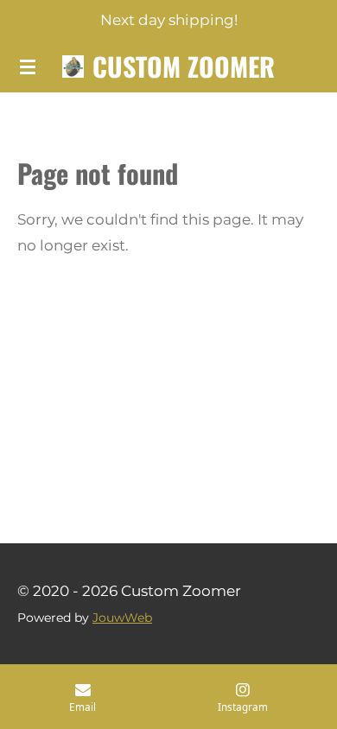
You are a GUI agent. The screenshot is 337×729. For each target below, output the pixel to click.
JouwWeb (122, 617)
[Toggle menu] (28, 66)
